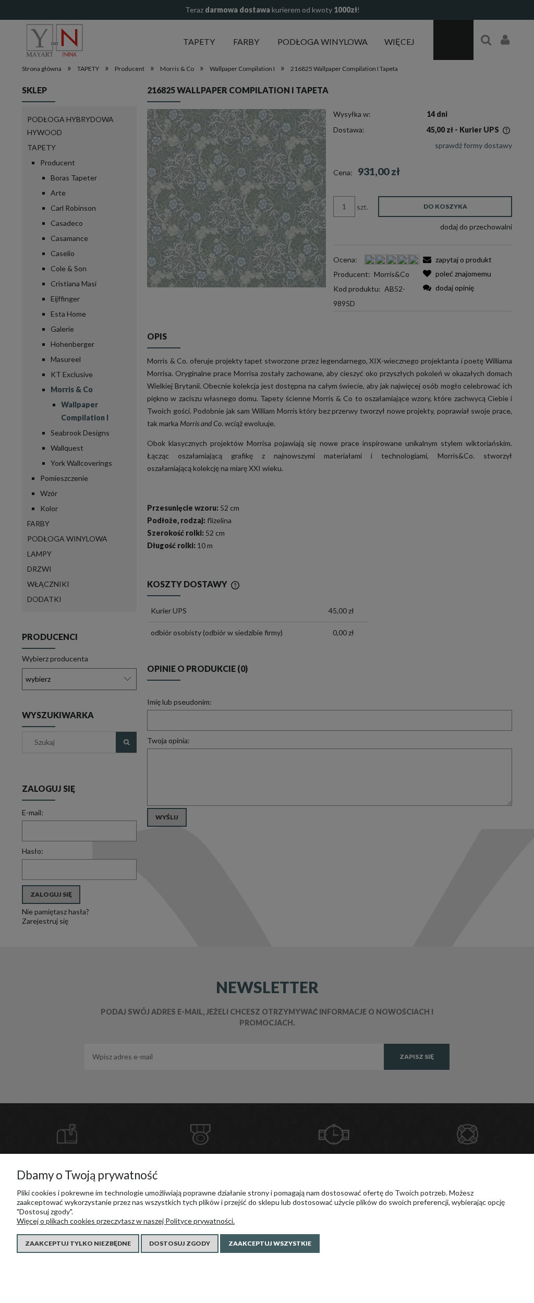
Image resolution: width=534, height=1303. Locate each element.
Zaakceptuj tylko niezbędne (78, 1243)
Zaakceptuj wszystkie (269, 1243)
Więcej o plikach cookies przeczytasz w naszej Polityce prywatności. (126, 1220)
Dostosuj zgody (179, 1243)
